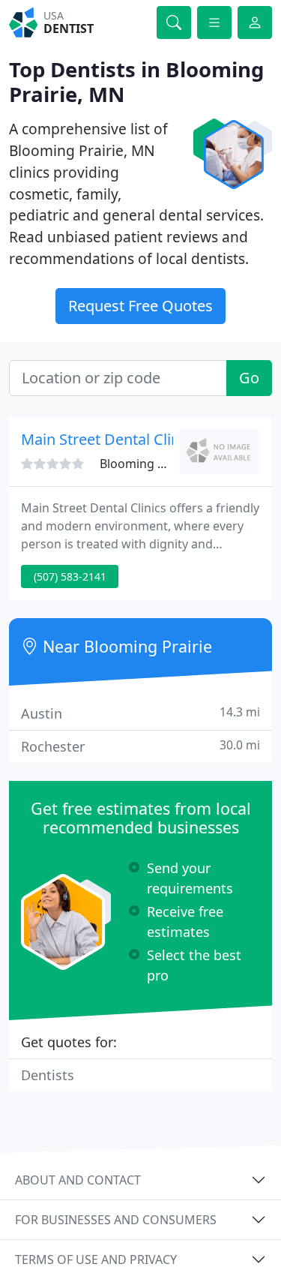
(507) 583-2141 (70, 576)
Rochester (140, 746)
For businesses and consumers (116, 1219)
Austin (140, 713)
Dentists (47, 1075)
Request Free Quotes (140, 306)
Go (249, 378)
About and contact (78, 1180)
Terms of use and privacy (96, 1259)
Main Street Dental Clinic (106, 439)
